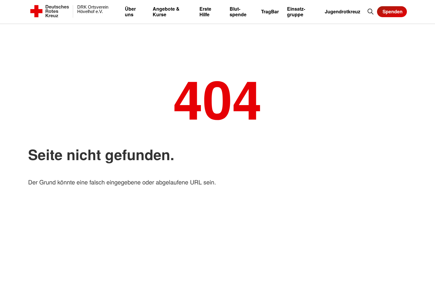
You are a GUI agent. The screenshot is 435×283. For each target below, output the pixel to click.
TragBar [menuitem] (270, 11)
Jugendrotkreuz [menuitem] (342, 11)
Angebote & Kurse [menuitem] (166, 11)
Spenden (393, 11)
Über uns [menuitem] (130, 11)
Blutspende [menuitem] (238, 11)
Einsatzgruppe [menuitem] (296, 11)
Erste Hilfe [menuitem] (205, 11)
